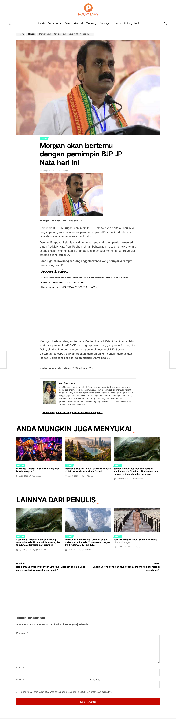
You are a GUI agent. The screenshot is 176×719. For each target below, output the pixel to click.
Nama (20, 667)
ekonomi (78, 23)
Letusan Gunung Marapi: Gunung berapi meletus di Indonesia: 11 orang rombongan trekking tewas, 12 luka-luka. (87, 542)
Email (20, 679)
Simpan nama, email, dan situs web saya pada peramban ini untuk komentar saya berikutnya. (66, 692)
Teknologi (91, 23)
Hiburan (117, 23)
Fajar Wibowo (37, 476)
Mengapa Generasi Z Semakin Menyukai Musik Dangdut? (37, 470)
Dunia (68, 23)
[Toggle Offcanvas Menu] (10, 23)
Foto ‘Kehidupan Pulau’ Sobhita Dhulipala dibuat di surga (135, 541)
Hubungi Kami (131, 23)
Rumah (41, 23)
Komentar (22, 633)
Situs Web (95, 679)
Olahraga (104, 23)
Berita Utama (54, 23)
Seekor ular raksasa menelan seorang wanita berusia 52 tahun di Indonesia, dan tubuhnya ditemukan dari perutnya (136, 471)
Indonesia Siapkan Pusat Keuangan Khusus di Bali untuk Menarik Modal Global (88, 470)
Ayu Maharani (63, 171)
